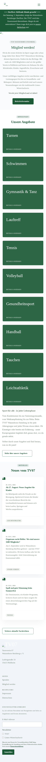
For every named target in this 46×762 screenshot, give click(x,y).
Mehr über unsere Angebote (16, 453)
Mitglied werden (8, 684)
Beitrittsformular (22, 101)
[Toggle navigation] (39, 5)
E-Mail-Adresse (8, 719)
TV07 (6, 734)
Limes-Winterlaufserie (13, 738)
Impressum (6, 693)
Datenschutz (7, 698)
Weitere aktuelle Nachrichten (17, 631)
